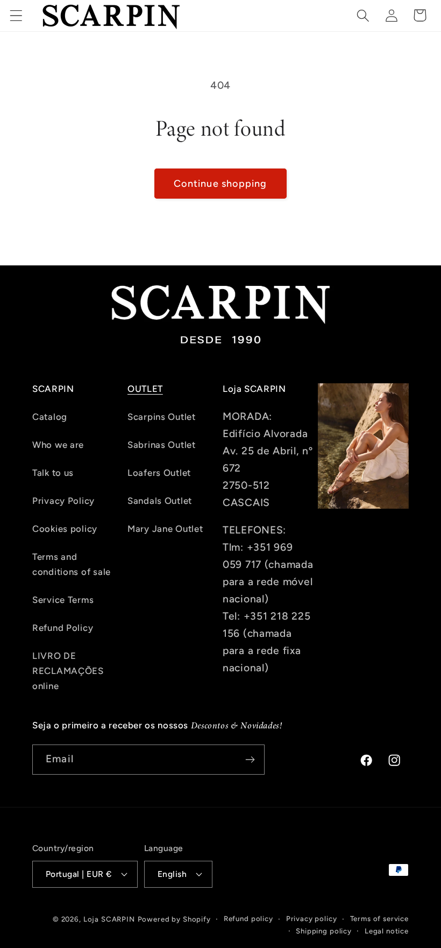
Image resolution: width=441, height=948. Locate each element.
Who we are (58, 444)
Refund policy (248, 918)
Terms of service (379, 918)
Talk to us (53, 472)
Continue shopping (220, 183)
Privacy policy (311, 918)
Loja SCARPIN (109, 919)
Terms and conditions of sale (71, 564)
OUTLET (145, 388)
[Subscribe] (250, 760)
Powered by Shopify (174, 919)
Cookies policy (64, 528)
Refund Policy (62, 627)
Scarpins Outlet (161, 416)
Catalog (49, 416)
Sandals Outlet (159, 500)
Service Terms (63, 599)
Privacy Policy (63, 500)
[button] (16, 15)
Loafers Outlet (159, 472)
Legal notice (387, 930)
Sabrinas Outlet (161, 444)
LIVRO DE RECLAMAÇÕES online (68, 670)
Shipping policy (324, 930)
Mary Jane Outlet (165, 528)
